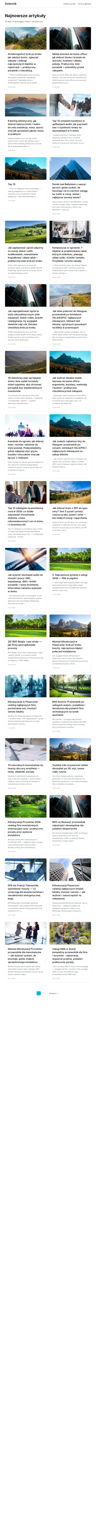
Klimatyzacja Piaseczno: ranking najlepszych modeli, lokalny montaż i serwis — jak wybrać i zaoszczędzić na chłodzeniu (68, 892)
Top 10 (11, 184)
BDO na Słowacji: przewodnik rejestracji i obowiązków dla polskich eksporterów (68, 825)
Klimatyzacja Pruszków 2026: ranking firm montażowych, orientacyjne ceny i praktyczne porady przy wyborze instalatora (25, 829)
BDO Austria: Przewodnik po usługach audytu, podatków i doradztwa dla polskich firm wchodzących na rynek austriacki (68, 708)
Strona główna (84, 4)
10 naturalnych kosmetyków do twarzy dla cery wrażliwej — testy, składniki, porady (25, 768)
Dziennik (11, 3)
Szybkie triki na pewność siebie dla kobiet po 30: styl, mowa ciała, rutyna (70, 768)
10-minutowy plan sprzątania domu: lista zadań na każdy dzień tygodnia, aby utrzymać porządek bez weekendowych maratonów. (25, 385)
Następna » (53, 993)
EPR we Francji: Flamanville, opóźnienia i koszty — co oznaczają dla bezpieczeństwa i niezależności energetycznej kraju (26, 892)
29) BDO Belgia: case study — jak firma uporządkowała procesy (25, 645)
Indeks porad (69, 4)
